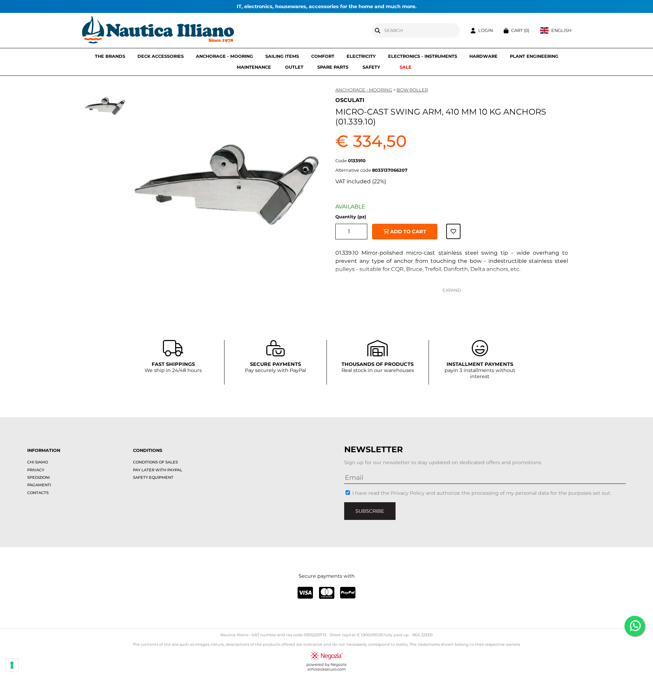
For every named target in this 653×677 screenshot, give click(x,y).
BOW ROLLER (412, 89)
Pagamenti (39, 485)
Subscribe (369, 511)
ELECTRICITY (361, 56)
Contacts (38, 492)
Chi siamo (37, 462)
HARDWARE (483, 56)
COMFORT (322, 56)
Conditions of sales (155, 462)
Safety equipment (153, 477)
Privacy (35, 470)
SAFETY (371, 67)
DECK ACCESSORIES (160, 56)
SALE (406, 67)
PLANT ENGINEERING (534, 56)
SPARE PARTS (332, 67)
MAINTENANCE (254, 67)
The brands (110, 56)
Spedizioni (38, 477)
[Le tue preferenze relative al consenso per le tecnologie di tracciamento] (11, 665)
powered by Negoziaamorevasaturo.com (326, 667)
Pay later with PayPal (157, 470)
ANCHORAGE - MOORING (224, 56)
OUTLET (294, 67)
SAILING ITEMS (282, 56)
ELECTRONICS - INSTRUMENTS (422, 56)
